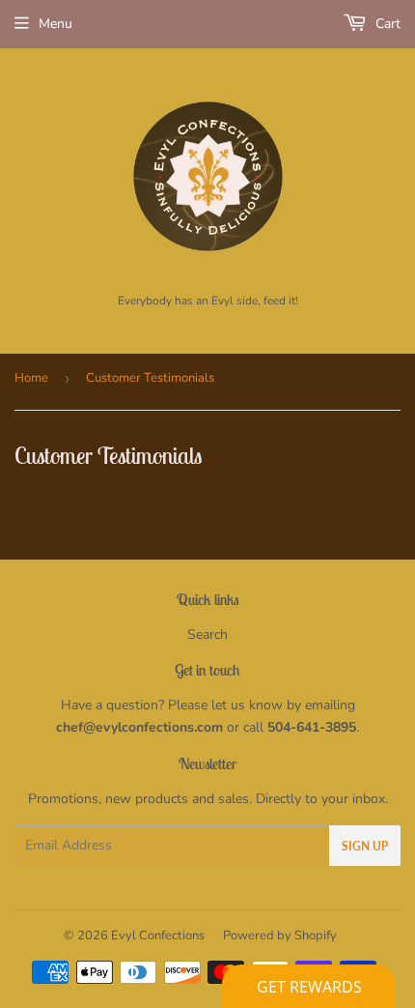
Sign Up (365, 846)
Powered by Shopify (280, 935)
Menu (55, 23)
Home (31, 378)
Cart (386, 23)
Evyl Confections (158, 935)
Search (207, 634)
